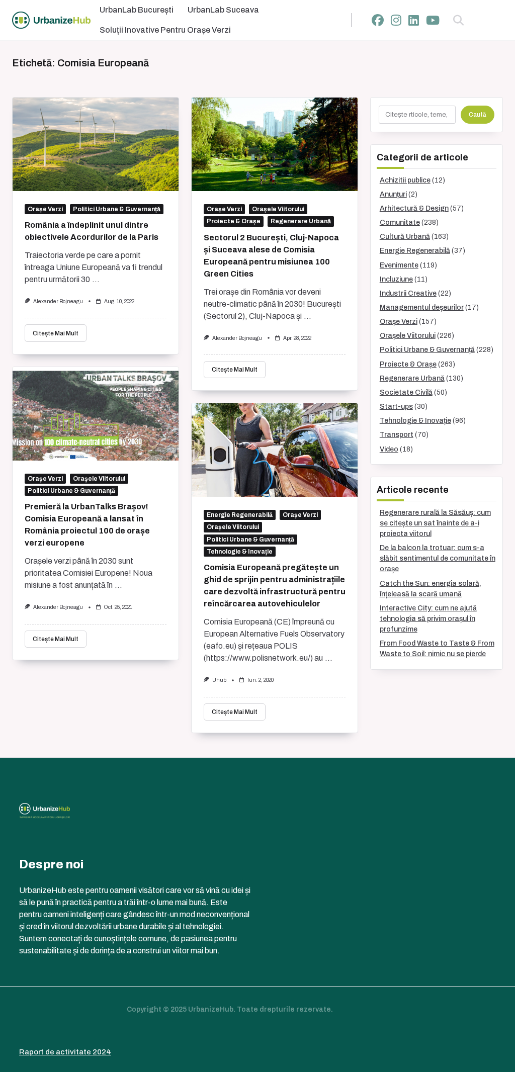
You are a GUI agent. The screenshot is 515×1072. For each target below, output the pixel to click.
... (96, 279)
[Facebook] (378, 20)
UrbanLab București (137, 10)
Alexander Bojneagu (58, 301)
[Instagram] (396, 20)
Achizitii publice (405, 180)
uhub (219, 680)
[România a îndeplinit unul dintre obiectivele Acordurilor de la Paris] (96, 144)
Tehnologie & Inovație (240, 551)
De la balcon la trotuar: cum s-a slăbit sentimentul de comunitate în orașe (437, 558)
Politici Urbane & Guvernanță (116, 209)
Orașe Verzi (45, 209)
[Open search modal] (458, 20)
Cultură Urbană (405, 236)
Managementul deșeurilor (422, 307)
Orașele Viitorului (278, 209)
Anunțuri (393, 194)
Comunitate (400, 222)
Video (389, 449)
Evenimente (399, 265)
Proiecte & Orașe (234, 221)
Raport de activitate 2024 (65, 1052)
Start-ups (396, 406)
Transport (396, 434)
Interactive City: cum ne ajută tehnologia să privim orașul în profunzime (428, 618)
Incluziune (396, 279)
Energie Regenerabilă (240, 514)
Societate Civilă (406, 392)
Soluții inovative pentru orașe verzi (165, 30)
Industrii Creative (408, 293)
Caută (477, 114)
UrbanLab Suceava (223, 10)
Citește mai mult (55, 333)
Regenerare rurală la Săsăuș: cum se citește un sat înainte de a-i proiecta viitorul (435, 523)
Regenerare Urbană (301, 221)
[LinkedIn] (413, 20)
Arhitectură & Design (414, 208)
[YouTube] (433, 20)
